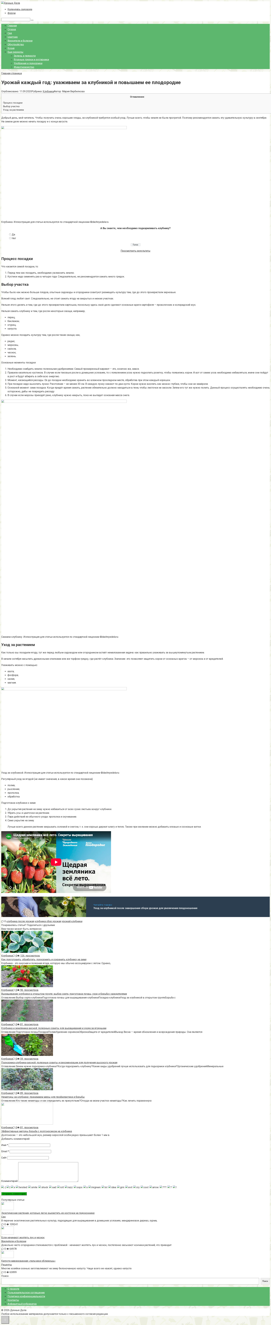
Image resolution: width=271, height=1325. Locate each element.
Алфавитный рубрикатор (22, 1303)
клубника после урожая (20, 921)
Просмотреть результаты (135, 250)
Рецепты (6, 1264)
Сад (10, 33)
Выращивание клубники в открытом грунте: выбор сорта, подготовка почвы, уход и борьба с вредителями (64, 993)
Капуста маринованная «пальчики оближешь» (28, 1260)
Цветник (13, 36)
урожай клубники (72, 921)
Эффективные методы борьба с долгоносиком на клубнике (36, 1131)
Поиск (5, 1275)
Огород (12, 29)
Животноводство (24, 67)
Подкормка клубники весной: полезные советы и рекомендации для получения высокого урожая (59, 1062)
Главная (12, 25)
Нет (14, 238)
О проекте (13, 1288)
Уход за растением (13, 109)
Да (13, 234)
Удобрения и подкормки (28, 63)
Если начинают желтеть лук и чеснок (23, 1237)
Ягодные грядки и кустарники (31, 59)
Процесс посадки (12, 102)
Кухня (11, 48)
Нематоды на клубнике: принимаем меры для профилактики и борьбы (43, 1096)
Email (5, 1151)
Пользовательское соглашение (26, 1292)
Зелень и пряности (25, 55)
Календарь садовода (20, 9)
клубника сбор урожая (48, 921)
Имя (4, 1145)
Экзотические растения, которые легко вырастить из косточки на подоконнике (48, 1213)
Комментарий (9, 1181)
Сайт (4, 1157)
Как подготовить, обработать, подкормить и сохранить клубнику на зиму (44, 959)
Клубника (48, 91)
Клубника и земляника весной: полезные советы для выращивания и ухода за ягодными (53, 1028)
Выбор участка (11, 106)
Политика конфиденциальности (26, 1296)
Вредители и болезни (20, 40)
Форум (12, 13)
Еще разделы (15, 52)
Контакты (13, 1300)
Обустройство (16, 44)
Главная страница (11, 73)
